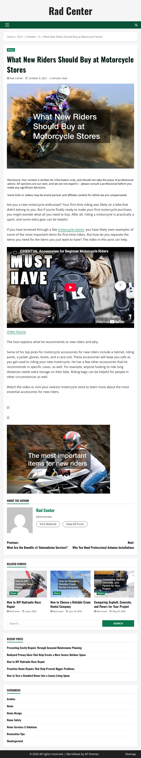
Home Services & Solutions (22, 727)
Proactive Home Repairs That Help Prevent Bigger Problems (40, 669)
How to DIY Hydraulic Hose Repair (24, 604)
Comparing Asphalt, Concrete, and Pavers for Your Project (113, 604)
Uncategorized (15, 741)
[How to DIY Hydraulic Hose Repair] (27, 584)
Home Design (14, 713)
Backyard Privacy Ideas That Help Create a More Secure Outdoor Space (46, 655)
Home (11, 49)
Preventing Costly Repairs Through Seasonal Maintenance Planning (44, 648)
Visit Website (48, 524)
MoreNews (73, 754)
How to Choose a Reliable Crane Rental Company (70, 604)
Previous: (37, 545)
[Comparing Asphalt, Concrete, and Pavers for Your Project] (114, 584)
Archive (11, 699)
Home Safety (14, 720)
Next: (103, 545)
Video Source (16, 332)
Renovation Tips (16, 734)
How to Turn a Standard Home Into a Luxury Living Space (38, 676)
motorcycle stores (71, 229)
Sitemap (130, 754)
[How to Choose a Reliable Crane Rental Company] (70, 584)
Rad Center (70, 10)
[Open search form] (136, 25)
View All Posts (75, 524)
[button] (7, 25)
